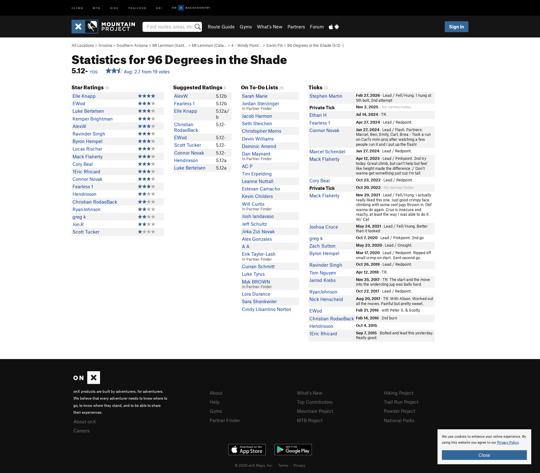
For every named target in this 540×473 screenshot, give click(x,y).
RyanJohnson (86, 209)
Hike (114, 8)
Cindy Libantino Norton (266, 309)
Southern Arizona (132, 45)
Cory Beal (82, 164)
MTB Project (309, 420)
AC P (247, 166)
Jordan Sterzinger (260, 103)
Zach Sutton (322, 246)
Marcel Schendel (327, 151)
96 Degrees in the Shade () (315, 45)
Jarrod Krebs (322, 280)
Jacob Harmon (257, 116)
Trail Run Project (401, 402)
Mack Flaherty (87, 156)
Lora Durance (256, 294)
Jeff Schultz (254, 224)
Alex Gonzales (257, 239)
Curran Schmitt (258, 266)
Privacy (299, 465)
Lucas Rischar (87, 148)
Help (215, 402)
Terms (283, 465)
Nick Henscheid (326, 299)
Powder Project (399, 411)
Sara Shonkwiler (259, 301)
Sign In (456, 26)
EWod (78, 103)
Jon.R (78, 224)
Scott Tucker (85, 231)
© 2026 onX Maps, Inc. (254, 465)
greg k (79, 216)
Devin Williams (258, 138)
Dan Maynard (256, 153)
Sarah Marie (255, 96)
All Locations (83, 45)
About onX (84, 421)
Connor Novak (87, 179)
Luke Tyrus (253, 274)
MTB (97, 8)
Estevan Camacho (261, 188)
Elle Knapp (84, 96)
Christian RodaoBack (94, 201)
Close (484, 455)
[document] (484, 447)
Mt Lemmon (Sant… (170, 45)
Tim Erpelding (257, 173)
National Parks (399, 420)
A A (245, 246)
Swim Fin (274, 45)
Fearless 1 (82, 186)
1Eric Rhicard (86, 171)
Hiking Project (398, 393)
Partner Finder (225, 420)
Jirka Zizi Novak (258, 231)
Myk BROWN (256, 281)
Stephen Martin (325, 96)
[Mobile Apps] (334, 26)
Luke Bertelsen (88, 111)
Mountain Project (315, 411)
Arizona (105, 45)
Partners (296, 26)
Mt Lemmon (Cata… (209, 45)
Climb (77, 8)
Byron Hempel (87, 141)
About (216, 393)
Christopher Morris (261, 131)
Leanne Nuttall (257, 181)
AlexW (79, 126)
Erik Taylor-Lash (259, 254)
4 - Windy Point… (246, 45)
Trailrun (137, 8)
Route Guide (221, 26)
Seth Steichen (257, 123)
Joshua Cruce (323, 226)
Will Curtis (253, 204)
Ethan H (318, 115)
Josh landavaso (258, 216)
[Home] (106, 26)
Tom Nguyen (322, 272)
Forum (317, 26)
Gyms (246, 26)
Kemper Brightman (92, 118)
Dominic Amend (259, 146)
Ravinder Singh (88, 133)
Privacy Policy (508, 443)
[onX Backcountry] (191, 8)
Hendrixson (84, 194)
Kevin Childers (257, 196)
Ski (159, 8)
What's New (269, 26)
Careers (81, 430)
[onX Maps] (86, 382)
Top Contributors (314, 402)
